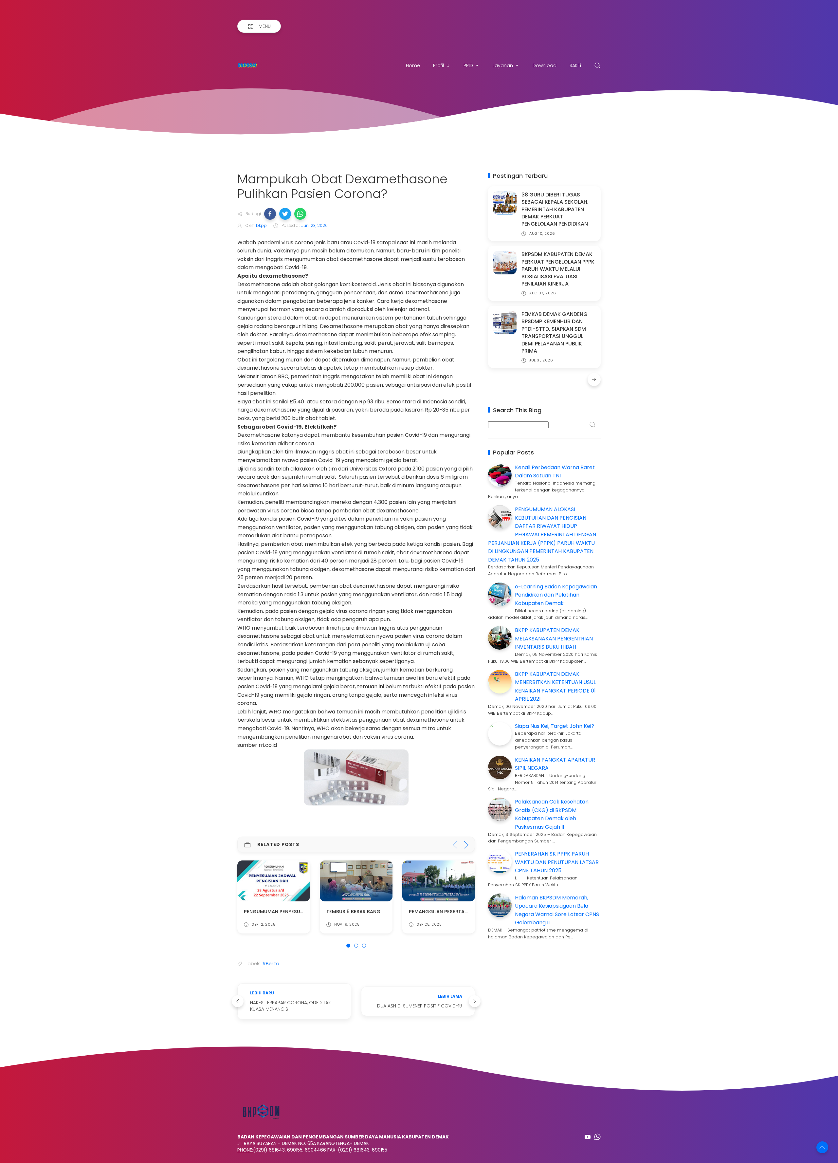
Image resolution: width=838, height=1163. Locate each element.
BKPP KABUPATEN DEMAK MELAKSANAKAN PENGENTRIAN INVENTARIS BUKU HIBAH (554, 638)
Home (413, 65)
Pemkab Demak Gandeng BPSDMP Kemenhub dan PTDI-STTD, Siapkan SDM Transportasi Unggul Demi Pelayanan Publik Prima (554, 332)
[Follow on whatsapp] (597, 1137)
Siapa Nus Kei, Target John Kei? (554, 726)
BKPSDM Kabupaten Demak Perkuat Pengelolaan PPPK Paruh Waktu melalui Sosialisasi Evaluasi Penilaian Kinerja (557, 268)
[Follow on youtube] (587, 1137)
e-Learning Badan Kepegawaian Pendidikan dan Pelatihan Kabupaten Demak (556, 595)
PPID (468, 65)
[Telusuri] (597, 65)
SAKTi (575, 65)
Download (544, 65)
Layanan (503, 65)
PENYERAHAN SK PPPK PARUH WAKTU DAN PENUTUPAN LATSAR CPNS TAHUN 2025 (557, 862)
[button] (270, 214)
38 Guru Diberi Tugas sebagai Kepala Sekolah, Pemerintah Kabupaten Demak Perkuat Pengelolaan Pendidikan (555, 209)
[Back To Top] (822, 1147)
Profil (438, 65)
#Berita (270, 963)
